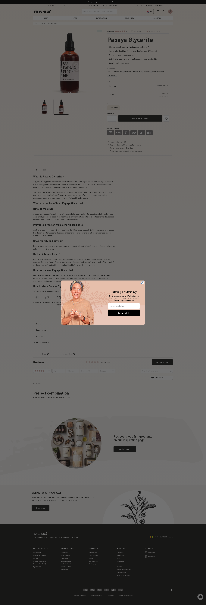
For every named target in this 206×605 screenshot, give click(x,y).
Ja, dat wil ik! (124, 313)
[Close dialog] (142, 282)
